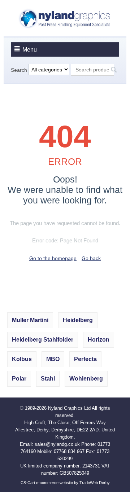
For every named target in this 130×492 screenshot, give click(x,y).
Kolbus (22, 359)
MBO (53, 359)
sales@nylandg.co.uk (57, 444)
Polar (19, 378)
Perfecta (85, 359)
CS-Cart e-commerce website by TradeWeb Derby (65, 482)
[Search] (113, 70)
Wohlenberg (86, 378)
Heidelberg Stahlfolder (42, 340)
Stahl (48, 378)
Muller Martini (30, 320)
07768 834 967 (69, 451)
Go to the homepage (53, 258)
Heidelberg (78, 320)
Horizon (98, 340)
